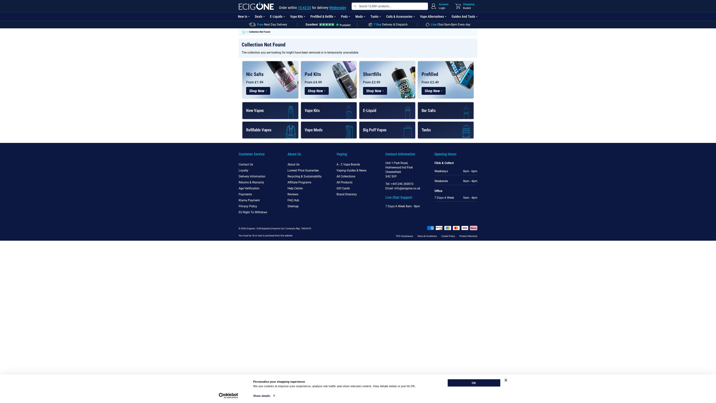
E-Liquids (276, 16)
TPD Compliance (404, 236)
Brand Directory (347, 194)
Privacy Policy (248, 206)
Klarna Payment (249, 200)
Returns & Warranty (251, 182)
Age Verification (249, 188)
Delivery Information (252, 176)
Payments (245, 194)
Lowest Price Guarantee (303, 170)
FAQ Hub (293, 200)
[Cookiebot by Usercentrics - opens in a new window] (228, 396)
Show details (261, 395)
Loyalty (243, 170)
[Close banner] (506, 380)
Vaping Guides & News (351, 170)
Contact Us (246, 164)
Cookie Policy (448, 236)
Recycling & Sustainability (305, 176)
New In (242, 16)
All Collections (346, 176)
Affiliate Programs (299, 182)
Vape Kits (296, 16)
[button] (260, 156)
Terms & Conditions (427, 236)
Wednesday (337, 7)
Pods (344, 16)
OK (474, 383)
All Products (344, 182)
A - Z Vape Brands (348, 164)
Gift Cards (343, 188)
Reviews (293, 194)
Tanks (374, 16)
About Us (293, 164)
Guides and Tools (463, 16)
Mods (359, 16)
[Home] (243, 32)
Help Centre (295, 188)
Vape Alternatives (432, 16)
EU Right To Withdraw (253, 212)
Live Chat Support (398, 197)
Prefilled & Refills (321, 16)
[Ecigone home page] (256, 6)
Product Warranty (468, 236)
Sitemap (293, 206)
